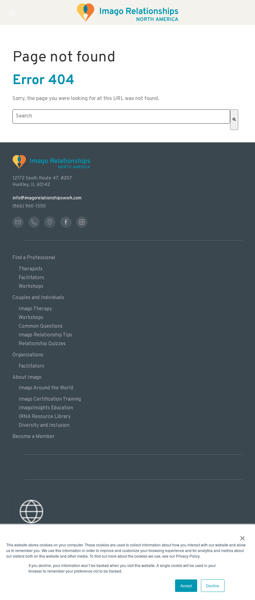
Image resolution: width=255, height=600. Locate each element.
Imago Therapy (35, 309)
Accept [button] (186, 585)
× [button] (242, 536)
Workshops (31, 286)
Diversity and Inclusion (44, 425)
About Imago (26, 377)
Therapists (31, 269)
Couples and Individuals (38, 298)
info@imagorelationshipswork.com (46, 198)
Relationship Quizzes (42, 344)
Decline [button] (212, 585)
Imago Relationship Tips (45, 335)
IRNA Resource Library (45, 417)
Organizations (27, 355)
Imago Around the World (46, 388)
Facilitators (31, 278)
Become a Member (33, 437)
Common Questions (41, 326)
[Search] (234, 119)
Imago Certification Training (50, 399)
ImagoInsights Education (46, 408)
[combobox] (121, 116)
